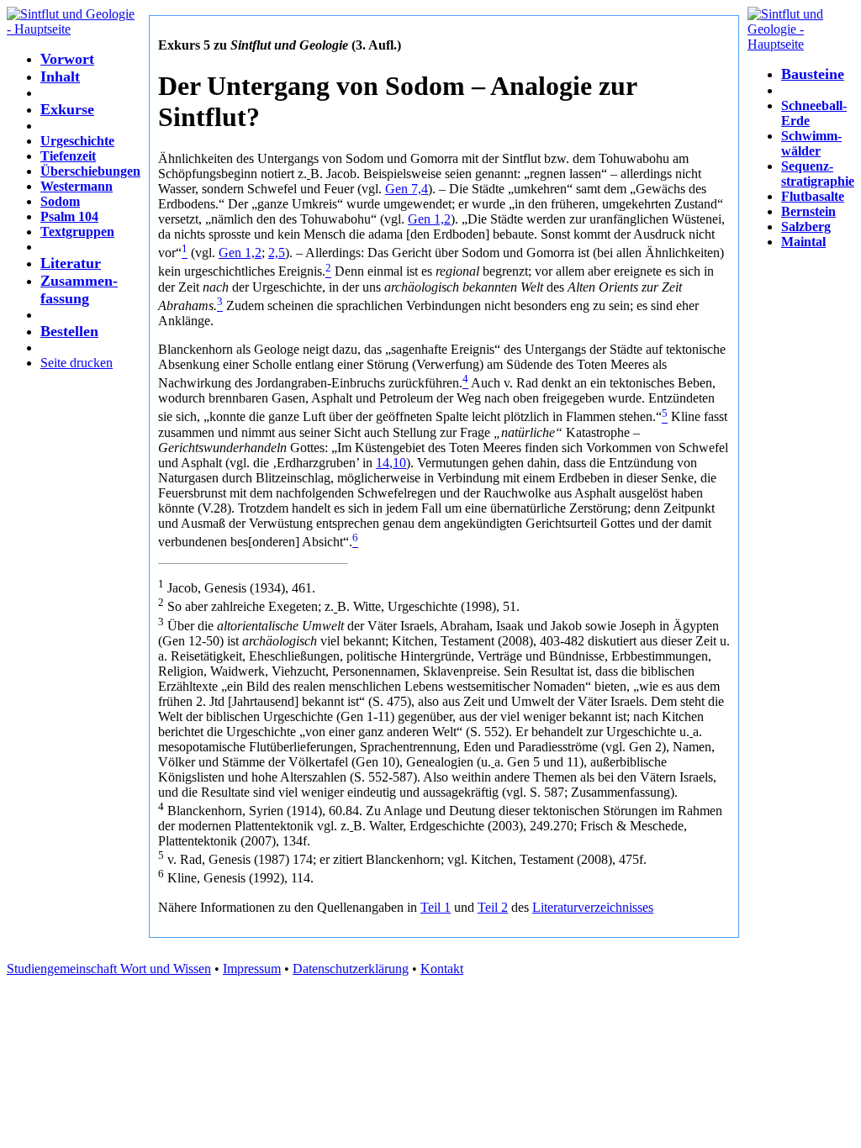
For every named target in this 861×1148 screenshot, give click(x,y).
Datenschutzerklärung (351, 968)
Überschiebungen (90, 171)
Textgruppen (77, 231)
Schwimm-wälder (811, 143)
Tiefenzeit (68, 156)
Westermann (76, 186)
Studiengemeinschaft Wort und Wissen (109, 968)
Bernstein (808, 211)
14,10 (391, 463)
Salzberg (806, 226)
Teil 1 (435, 907)
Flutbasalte (812, 196)
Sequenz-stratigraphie (817, 173)
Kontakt (441, 968)
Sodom (60, 201)
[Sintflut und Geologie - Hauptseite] (73, 29)
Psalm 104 (69, 216)
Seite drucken (76, 362)
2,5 (276, 252)
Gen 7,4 (406, 189)
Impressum (252, 968)
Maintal (803, 241)
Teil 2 (493, 907)
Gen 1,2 (429, 219)
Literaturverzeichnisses (592, 907)
